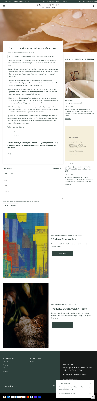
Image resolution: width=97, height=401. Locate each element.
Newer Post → (58, 168)
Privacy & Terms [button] (35, 358)
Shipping (5, 365)
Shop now (62, 325)
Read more (68, 118)
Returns (5, 368)
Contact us (6, 371)
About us (5, 361)
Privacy (32, 361)
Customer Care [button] (8, 358)
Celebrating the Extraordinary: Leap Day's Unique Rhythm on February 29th (78, 169)
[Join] (91, 379)
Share (11, 154)
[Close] (91, 382)
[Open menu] (5, 6)
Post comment (10, 205)
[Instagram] (54, 386)
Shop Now (62, 253)
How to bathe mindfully (74, 103)
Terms (31, 365)
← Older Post (8, 168)
